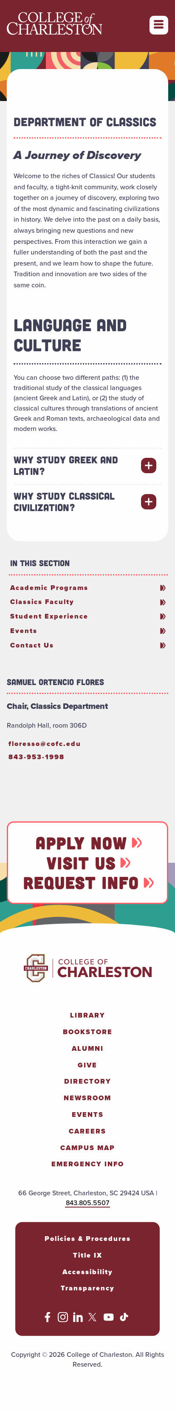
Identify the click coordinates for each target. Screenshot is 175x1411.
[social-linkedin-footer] (78, 1320)
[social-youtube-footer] (109, 1320)
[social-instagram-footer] (63, 1320)
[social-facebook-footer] (47, 1320)
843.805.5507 (87, 1203)
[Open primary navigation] (159, 25)
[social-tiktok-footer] (124, 1320)
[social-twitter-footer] (93, 1320)
